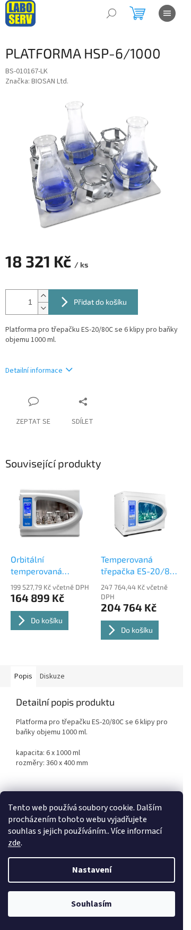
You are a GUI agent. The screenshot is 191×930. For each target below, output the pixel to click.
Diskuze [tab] (52, 676)
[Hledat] (111, 13)
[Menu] (167, 13)
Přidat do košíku (100, 301)
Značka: (36, 81)
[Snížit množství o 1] (43, 308)
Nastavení (91, 870)
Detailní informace (34, 370)
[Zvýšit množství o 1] (43, 296)
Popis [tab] (23, 676)
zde (14, 843)
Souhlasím (91, 904)
